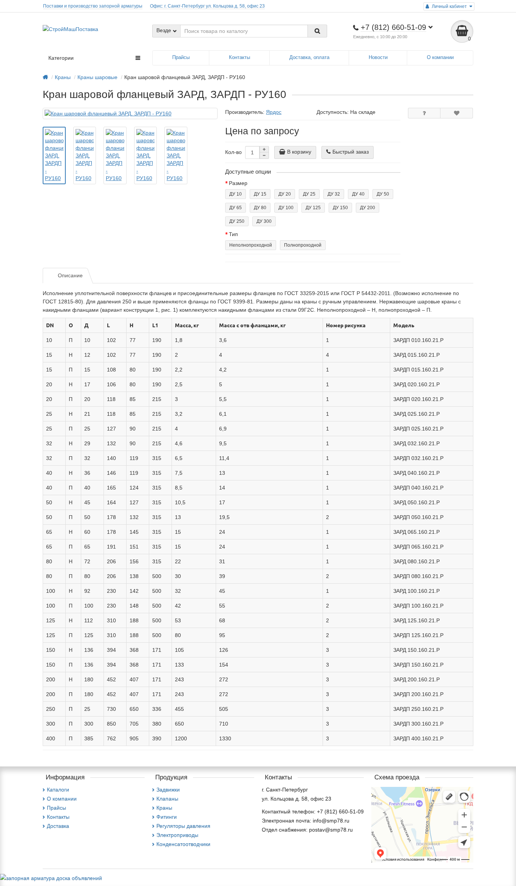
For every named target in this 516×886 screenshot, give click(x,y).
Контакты (239, 57)
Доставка (58, 826)
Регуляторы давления (183, 826)
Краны (164, 808)
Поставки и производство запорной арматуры (92, 6)
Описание (70, 275)
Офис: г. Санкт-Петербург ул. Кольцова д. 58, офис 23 (207, 6)
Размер (238, 183)
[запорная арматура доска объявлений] (51, 878)
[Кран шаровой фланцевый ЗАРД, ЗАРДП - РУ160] (130, 113)
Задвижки (168, 790)
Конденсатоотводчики (183, 844)
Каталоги (58, 790)
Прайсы (181, 57)
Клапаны (167, 799)
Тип (233, 234)
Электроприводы (177, 835)
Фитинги (166, 817)
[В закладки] (456, 113)
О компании (440, 57)
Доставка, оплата (309, 57)
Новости (378, 57)
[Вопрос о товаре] (424, 113)
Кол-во (233, 152)
